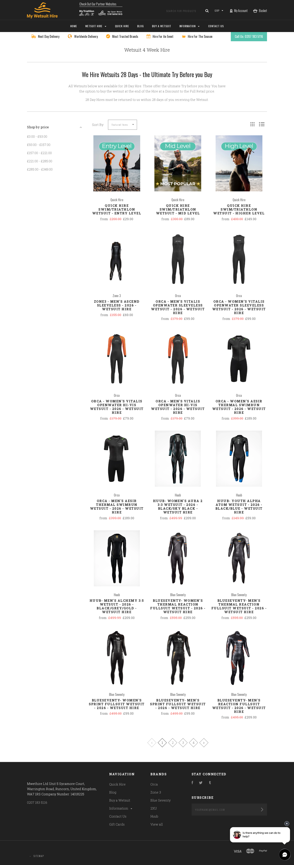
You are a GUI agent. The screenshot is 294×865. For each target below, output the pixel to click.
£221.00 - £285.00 (39, 161)
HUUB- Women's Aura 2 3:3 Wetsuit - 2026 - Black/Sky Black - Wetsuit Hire (178, 506)
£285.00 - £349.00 (40, 169)
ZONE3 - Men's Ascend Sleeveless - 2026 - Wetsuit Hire (117, 305)
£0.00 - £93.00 (37, 136)
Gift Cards (117, 824)
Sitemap (39, 856)
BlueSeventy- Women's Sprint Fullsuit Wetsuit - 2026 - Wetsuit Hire (117, 704)
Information (119, 808)
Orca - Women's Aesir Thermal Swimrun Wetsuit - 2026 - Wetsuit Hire (239, 407)
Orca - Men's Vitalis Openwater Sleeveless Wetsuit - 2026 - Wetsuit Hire (178, 307)
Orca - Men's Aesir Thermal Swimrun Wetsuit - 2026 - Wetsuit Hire (117, 506)
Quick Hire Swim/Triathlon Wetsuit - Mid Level (178, 209)
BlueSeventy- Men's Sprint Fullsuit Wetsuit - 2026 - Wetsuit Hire (178, 704)
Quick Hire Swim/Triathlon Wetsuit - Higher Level (239, 209)
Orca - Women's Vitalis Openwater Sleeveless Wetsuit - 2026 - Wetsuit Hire (239, 307)
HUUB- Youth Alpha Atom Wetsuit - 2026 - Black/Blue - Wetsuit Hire (239, 506)
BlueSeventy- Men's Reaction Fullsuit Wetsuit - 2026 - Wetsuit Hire (239, 706)
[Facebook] (192, 783)
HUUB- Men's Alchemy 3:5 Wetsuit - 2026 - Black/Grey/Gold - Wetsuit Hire (117, 606)
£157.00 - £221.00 (39, 153)
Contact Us (117, 816)
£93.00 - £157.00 (38, 145)
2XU (153, 808)
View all (156, 824)
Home (73, 26)
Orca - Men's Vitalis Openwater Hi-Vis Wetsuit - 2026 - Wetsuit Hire (178, 407)
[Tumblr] (210, 783)
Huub (154, 816)
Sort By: (98, 125)
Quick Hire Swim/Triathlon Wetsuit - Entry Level (116, 209)
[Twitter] (201, 783)
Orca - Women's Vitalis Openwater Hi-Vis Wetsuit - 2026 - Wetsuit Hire (117, 407)
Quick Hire (117, 784)
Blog (112, 792)
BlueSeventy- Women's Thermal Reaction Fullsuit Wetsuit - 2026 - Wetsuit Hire (178, 606)
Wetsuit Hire (94, 26)
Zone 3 (155, 792)
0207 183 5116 (37, 802)
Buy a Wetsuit (119, 800)
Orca (154, 784)
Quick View (116, 172)
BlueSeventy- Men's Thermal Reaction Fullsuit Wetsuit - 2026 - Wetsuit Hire (239, 606)
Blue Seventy (160, 800)
